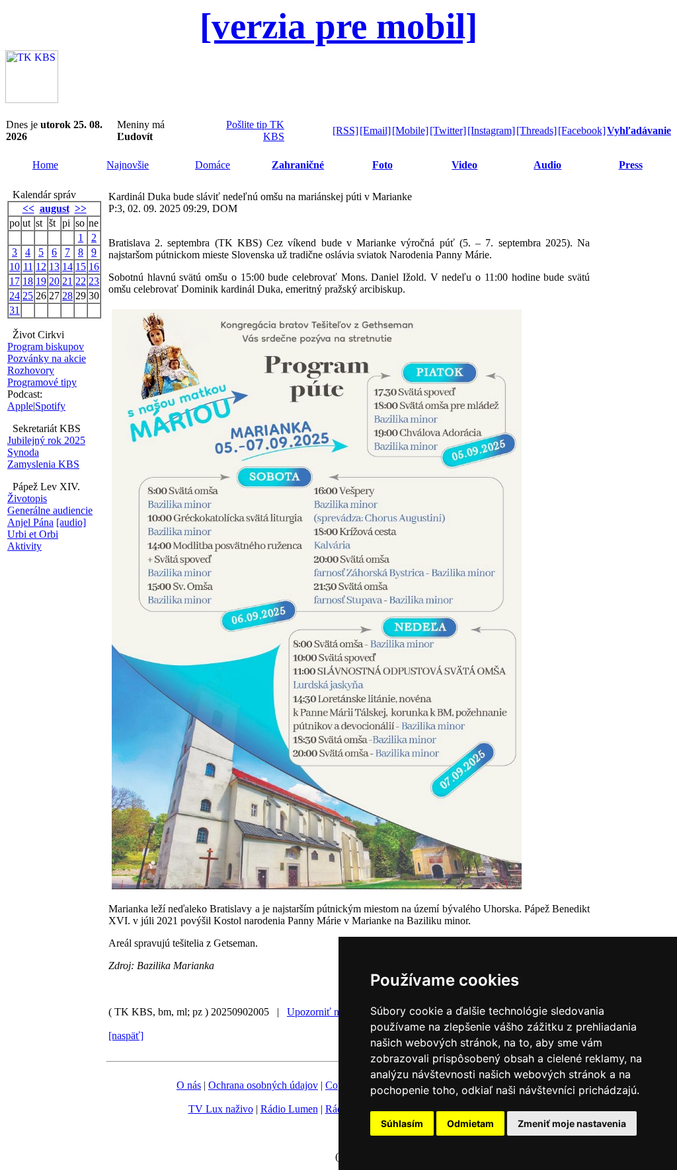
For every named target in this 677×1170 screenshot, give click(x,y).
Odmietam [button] (470, 1123)
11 (28, 266)
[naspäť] (125, 1035)
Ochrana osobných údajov (263, 1085)
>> (81, 208)
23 (94, 281)
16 (94, 266)
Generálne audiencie (50, 510)
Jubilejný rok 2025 (46, 440)
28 (67, 295)
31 (14, 310)
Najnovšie (127, 164)
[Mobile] (410, 130)
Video (464, 164)
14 (67, 266)
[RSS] (345, 130)
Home (45, 164)
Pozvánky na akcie (46, 358)
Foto (382, 164)
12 (41, 266)
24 (14, 295)
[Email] (375, 130)
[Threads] (536, 130)
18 (27, 281)
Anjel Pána (30, 522)
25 (27, 295)
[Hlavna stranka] (31, 99)
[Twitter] (448, 130)
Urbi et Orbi (32, 534)
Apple (20, 406)
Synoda (23, 452)
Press (631, 164)
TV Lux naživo (220, 1109)
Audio (547, 164)
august (54, 208)
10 (14, 266)
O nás (189, 1085)
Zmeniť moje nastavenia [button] (572, 1123)
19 (41, 281)
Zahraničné (298, 164)
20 (54, 281)
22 (80, 281)
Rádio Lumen (289, 1109)
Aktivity (24, 546)
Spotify (50, 406)
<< (28, 208)
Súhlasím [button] (402, 1123)
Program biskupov (45, 346)
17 (14, 281)
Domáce (212, 164)
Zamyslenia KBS (43, 464)
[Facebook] (582, 130)
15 (80, 266)
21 (67, 281)
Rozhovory (30, 370)
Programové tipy (42, 382)
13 (54, 266)
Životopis (27, 498)
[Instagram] (491, 130)
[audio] (71, 522)
